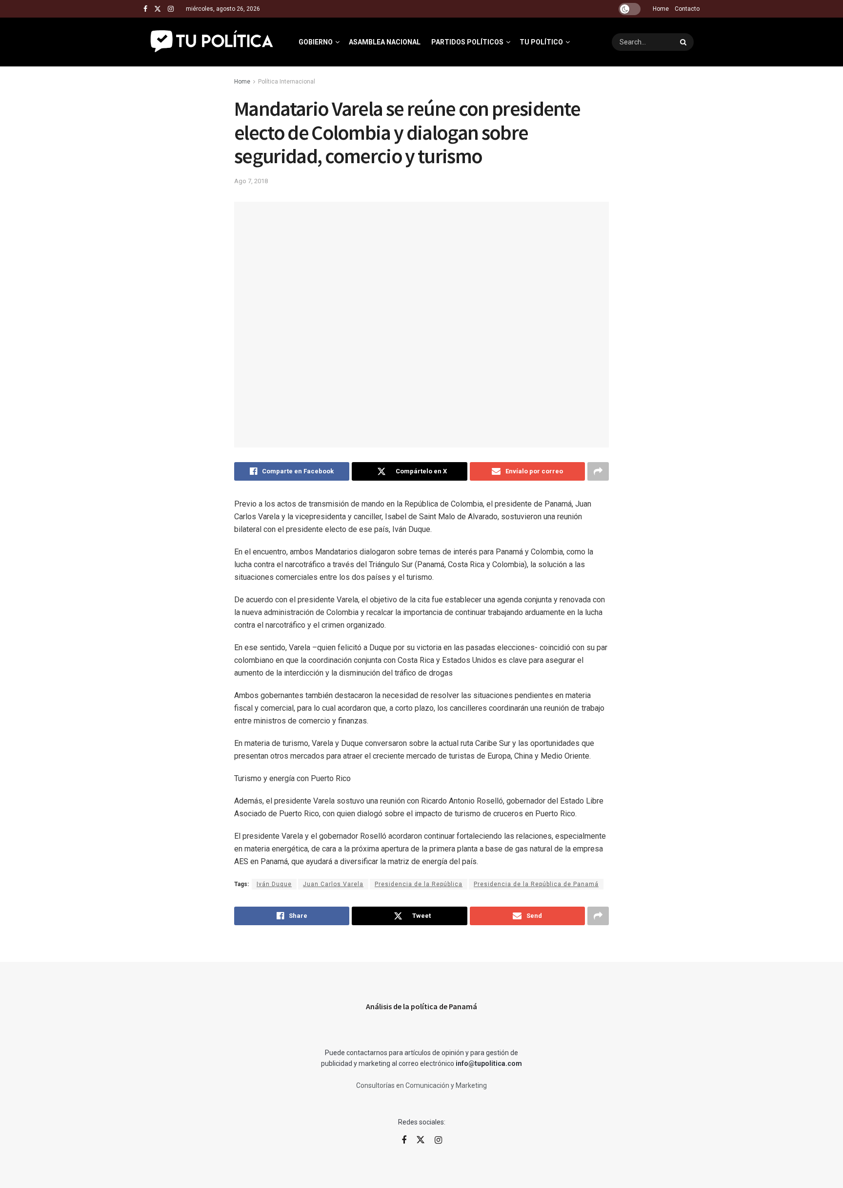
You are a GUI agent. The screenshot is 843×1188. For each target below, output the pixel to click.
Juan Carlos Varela (333, 884)
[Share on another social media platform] (598, 471)
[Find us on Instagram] (171, 9)
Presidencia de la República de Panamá (536, 884)
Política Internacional (286, 81)
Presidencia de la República (418, 884)
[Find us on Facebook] (145, 9)
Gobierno (316, 42)
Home (661, 8)
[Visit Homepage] (212, 42)
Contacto (687, 8)
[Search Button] (684, 42)
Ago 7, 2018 (251, 181)
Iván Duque (274, 884)
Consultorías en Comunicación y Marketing (421, 1085)
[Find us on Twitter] (157, 9)
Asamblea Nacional (385, 42)
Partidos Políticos (467, 42)
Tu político (541, 42)
